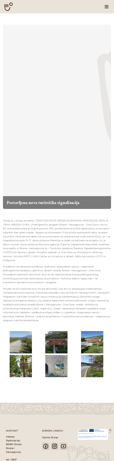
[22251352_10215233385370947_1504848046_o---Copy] (56, 366)
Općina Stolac (50, 437)
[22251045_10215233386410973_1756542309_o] (21, 366)
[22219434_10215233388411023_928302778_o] (21, 342)
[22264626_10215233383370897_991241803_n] (92, 366)
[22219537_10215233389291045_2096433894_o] (56, 342)
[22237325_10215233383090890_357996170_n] (92, 342)
